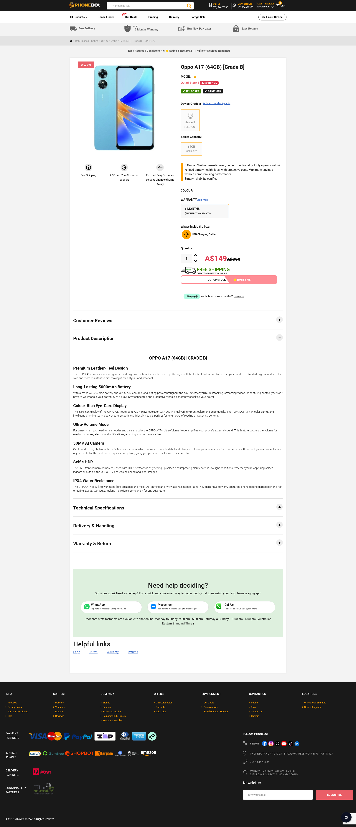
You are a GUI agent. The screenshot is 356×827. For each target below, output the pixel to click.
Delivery (174, 17)
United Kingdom (312, 707)
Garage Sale (197, 17)
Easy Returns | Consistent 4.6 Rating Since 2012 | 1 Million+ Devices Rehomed (179, 50)
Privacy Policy (15, 707)
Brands (106, 702)
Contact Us (257, 711)
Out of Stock (217, 279)
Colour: (187, 190)
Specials (160, 707)
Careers (255, 716)
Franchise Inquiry (112, 711)
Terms (93, 652)
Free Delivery (87, 28)
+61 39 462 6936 (259, 762)
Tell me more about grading (217, 103)
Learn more (202, 200)
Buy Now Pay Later (199, 28)
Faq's (76, 652)
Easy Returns (250, 28)
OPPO (104, 40)
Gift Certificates (164, 702)
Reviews (59, 716)
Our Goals (209, 702)
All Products (77, 17)
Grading (153, 17)
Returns (133, 652)
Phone (254, 702)
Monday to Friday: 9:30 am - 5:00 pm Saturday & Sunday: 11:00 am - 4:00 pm (274, 772)
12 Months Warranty (145, 28)
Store (254, 707)
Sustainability (211, 707)
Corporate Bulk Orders (114, 716)
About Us (12, 702)
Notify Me (211, 83)
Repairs (107, 707)
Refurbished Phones (86, 40)
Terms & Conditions (18, 711)
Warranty (194, 199)
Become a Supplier (112, 720)
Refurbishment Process (216, 711)
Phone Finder (106, 17)
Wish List (161, 711)
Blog (10, 716)
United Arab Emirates (315, 702)
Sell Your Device (272, 17)
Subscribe (334, 794)
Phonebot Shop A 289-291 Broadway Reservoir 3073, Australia (291, 753)
